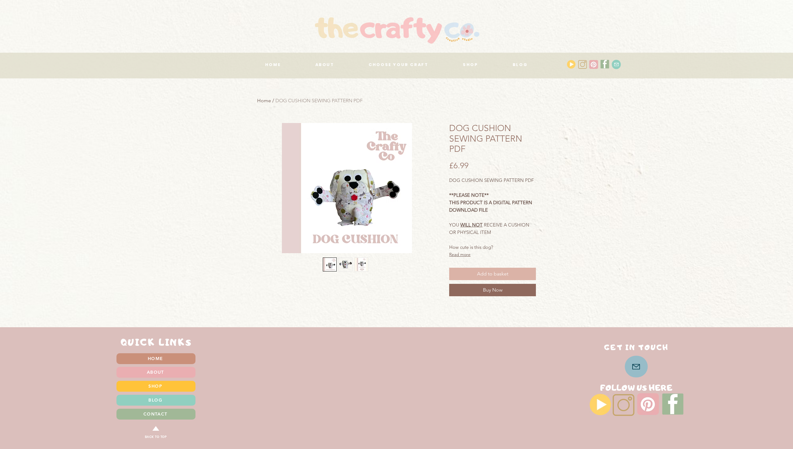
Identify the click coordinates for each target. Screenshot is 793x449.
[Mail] (616, 64)
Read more (460, 254)
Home (264, 100)
